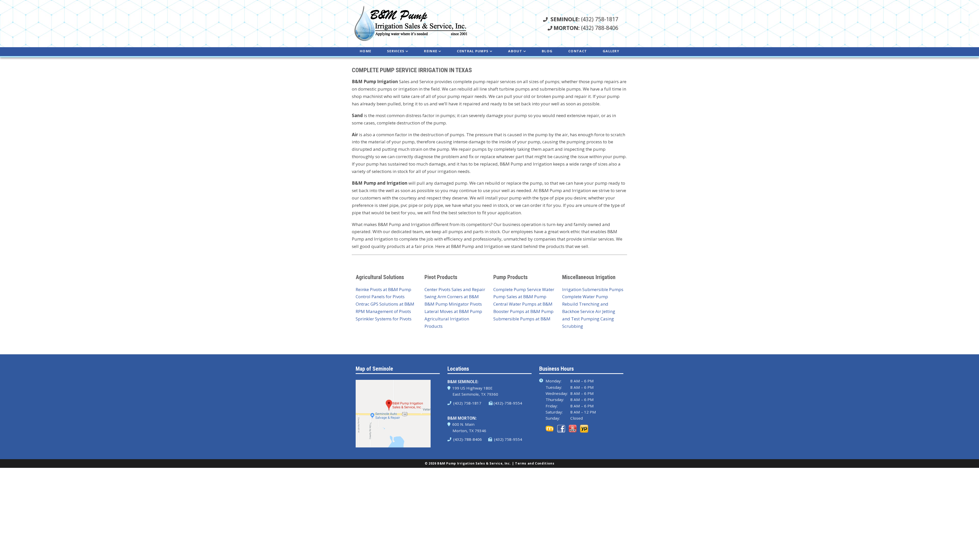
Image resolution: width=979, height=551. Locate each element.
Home (365, 51)
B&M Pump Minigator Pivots (453, 304)
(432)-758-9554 (508, 403)
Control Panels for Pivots (380, 296)
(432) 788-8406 (585, 27)
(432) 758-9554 (507, 439)
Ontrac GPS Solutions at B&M (385, 304)
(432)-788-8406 (467, 439)
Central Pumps (472, 51)
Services (395, 51)
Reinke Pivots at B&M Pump (383, 289)
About (515, 51)
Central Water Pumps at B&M (522, 304)
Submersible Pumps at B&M (521, 319)
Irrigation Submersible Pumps (592, 289)
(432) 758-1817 (584, 19)
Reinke (430, 51)
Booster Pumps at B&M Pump (523, 311)
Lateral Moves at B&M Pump (453, 311)
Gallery (611, 51)
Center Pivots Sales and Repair (454, 289)
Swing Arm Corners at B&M (451, 296)
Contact (577, 51)
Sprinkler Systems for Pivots (383, 319)
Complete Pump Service (517, 289)
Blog (547, 51)
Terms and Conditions (534, 463)
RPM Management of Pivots (383, 311)
